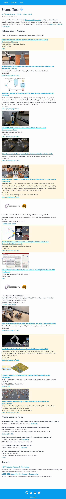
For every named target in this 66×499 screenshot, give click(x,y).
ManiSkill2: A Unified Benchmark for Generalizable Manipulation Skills (25, 349)
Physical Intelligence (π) (33, 20)
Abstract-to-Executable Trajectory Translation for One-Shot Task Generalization (29, 323)
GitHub (18, 14)
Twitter (25, 14)
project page (10, 75)
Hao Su (52, 24)
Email (30, 14)
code (17, 75)
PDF (12, 434)
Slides (4, 458)
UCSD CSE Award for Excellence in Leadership (20, 474)
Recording (34, 423)
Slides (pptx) (6, 434)
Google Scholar (10, 14)
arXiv (3, 48)
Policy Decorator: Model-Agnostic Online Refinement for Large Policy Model (27, 154)
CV (3, 14)
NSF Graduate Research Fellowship (15, 467)
